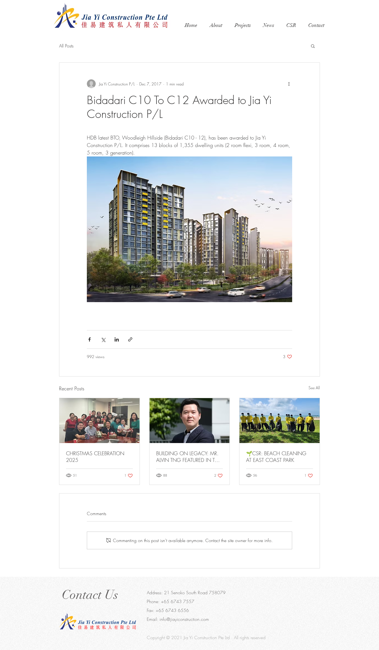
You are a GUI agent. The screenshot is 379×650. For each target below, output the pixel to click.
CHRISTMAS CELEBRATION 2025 (95, 456)
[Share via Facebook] (89, 339)
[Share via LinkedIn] (116, 339)
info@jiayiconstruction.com (184, 619)
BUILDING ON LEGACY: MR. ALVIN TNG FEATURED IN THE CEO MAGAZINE (188, 456)
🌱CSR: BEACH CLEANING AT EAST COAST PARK (276, 456)
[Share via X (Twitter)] (103, 339)
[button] (312, 46)
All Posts (66, 46)
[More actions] (288, 83)
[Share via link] (130, 339)
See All (314, 387)
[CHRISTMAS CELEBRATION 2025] (99, 420)
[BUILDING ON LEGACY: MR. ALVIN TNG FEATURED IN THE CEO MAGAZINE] (190, 420)
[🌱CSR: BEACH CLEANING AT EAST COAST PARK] (279, 420)
